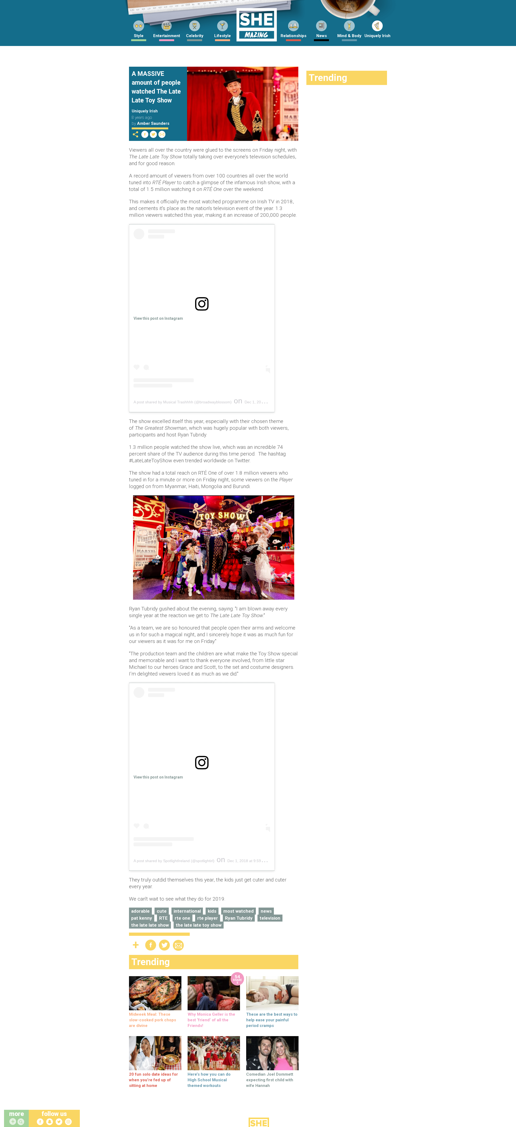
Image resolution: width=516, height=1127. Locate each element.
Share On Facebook (145, 134)
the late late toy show (198, 925)
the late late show (150, 925)
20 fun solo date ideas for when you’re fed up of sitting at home (153, 1080)
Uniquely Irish (377, 35)
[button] (21, 1122)
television (270, 918)
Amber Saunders (153, 123)
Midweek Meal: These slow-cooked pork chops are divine (152, 1020)
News (321, 35)
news (266, 911)
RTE (163, 918)
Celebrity (194, 35)
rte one (182, 918)
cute (162, 911)
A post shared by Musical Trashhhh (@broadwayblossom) (183, 402)
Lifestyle (222, 35)
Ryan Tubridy (239, 918)
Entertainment (166, 35)
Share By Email (162, 134)
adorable (140, 911)
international (187, 911)
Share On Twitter (153, 134)
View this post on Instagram (158, 318)
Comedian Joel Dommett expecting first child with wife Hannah (269, 1080)
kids (212, 911)
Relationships (293, 35)
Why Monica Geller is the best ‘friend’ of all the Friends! (211, 1020)
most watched (238, 911)
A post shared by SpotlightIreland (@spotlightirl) (174, 861)
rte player (207, 918)
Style (139, 35)
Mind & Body (349, 35)
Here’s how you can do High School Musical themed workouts (209, 1080)
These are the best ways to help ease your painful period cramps (272, 1020)
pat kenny (141, 918)
